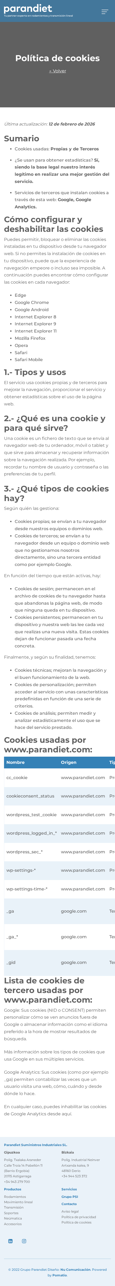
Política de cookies (76, 1222)
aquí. (66, 1113)
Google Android (32, 309)
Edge (20, 295)
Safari (21, 352)
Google (11, 1010)
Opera (21, 345)
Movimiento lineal (18, 1202)
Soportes (11, 1213)
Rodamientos (15, 1197)
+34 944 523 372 (74, 1176)
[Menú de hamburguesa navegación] (105, 11)
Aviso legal (70, 1211)
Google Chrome (32, 302)
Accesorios (13, 1224)
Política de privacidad (79, 1217)
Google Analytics (22, 1072)
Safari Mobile (29, 359)
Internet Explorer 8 (35, 316)
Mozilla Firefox (30, 338)
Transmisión (14, 1207)
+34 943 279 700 (17, 1182)
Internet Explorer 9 (35, 323)
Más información (21, 1051)
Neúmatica (13, 1218)
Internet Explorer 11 (36, 331)
